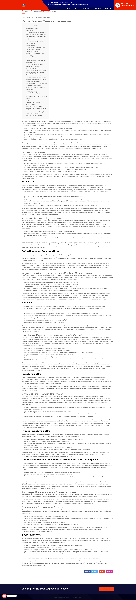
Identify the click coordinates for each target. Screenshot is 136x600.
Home (68, 8)
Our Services (86, 8)
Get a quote (106, 589)
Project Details (109, 8)
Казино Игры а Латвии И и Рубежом (36, 112)
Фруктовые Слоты (31, 62)
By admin (26, 11)
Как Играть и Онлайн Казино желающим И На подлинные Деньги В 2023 (36, 108)
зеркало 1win (33, 178)
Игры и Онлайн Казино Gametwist (35, 47)
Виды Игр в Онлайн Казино (34, 115)
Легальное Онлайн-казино (33, 91)
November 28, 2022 (38, 11)
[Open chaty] (4, 596)
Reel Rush (28, 40)
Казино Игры (29, 30)
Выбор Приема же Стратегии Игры (36, 34)
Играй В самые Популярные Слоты (36, 70)
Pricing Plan (97, 8)
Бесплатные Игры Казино (33, 68)
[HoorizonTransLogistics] (23, 5)
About (76, 8)
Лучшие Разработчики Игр (33, 49)
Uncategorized (52, 11)
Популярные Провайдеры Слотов (36, 60)
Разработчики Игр (31, 45)
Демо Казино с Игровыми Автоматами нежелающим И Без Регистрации (35, 53)
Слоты (27, 100)
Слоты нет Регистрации (33, 114)
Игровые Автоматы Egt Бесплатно (36, 32)
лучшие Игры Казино (32, 28)
